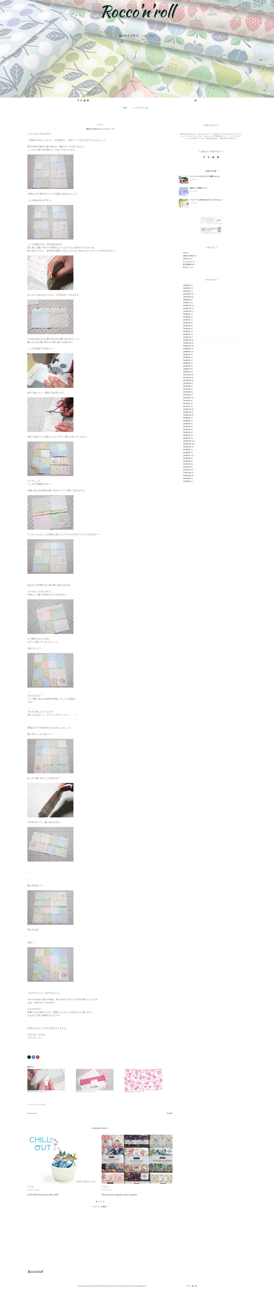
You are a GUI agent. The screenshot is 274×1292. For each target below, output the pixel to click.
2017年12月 (187, 375)
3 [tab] (101, 1201)
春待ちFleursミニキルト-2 (37, 1091)
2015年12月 (187, 441)
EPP (184, 253)
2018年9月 (186, 349)
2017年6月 (186, 392)
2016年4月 (186, 429)
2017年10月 (187, 380)
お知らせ (186, 259)
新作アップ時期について (198, 188)
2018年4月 (186, 363)
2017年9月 (186, 383)
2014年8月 (186, 481)
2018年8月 (186, 352)
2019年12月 (187, 305)
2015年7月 (186, 455)
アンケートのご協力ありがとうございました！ (206, 200)
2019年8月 (186, 317)
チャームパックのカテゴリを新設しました (205, 176)
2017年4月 (186, 398)
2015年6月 (186, 458)
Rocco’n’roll (137, 11)
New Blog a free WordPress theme (118, 1286)
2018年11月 (187, 343)
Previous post (32, 1113)
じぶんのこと (187, 261)
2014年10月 (187, 476)
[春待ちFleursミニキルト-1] (99, 1079)
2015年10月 (187, 447)
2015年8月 (186, 452)
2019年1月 (186, 337)
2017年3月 (186, 401)
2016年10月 (187, 415)
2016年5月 (186, 426)
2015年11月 (187, 444)
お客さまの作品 (188, 256)
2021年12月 (187, 297)
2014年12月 (187, 470)
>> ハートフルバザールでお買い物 (211, 223)
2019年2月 (186, 334)
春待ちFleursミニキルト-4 (134, 1091)
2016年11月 (187, 412)
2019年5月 (186, 326)
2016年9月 (186, 418)
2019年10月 (187, 311)
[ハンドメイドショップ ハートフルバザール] (211, 219)
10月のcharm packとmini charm (45, 1194)
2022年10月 (187, 294)
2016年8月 (186, 421)
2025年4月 (186, 288)
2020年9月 (186, 300)
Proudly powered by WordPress (89, 1286)
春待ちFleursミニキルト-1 (85, 1091)
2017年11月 (187, 377)
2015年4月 (186, 464)
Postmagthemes (140, 1286)
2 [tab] (98, 1201)
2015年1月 (186, 467)
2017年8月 (186, 386)
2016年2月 (186, 435)
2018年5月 (186, 360)
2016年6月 (186, 424)
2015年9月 (186, 450)
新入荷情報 (100, 124)
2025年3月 (186, 291)
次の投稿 (169, 1113)
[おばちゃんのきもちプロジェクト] (211, 229)
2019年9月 (186, 314)
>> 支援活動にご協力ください (211, 233)
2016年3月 (186, 432)
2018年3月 (186, 366)
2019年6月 (186, 323)
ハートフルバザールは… (141, 108)
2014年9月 (186, 478)
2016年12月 (187, 409)
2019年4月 (186, 328)
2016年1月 (186, 438)
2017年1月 (186, 406)
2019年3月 (186, 331)
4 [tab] (103, 1201)
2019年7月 (186, 320)
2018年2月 (186, 369)
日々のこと (187, 267)
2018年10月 (187, 346)
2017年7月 (186, 389)
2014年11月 (187, 473)
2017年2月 (186, 403)
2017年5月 (186, 395)
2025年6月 (186, 285)
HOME (125, 108)
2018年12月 (187, 340)
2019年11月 (187, 308)
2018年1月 (186, 372)
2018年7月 (186, 354)
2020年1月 (186, 303)
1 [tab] (96, 1201)
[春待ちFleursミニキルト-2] (50, 1079)
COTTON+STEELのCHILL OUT (117, 1194)
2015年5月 (186, 461)
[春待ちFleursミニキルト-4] (148, 1079)
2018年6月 (186, 357)
